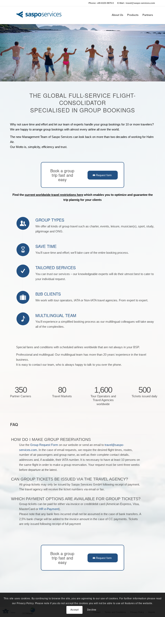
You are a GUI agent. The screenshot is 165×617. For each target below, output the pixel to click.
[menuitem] (117, 15)
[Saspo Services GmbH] (39, 15)
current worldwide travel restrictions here (54, 194)
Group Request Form (44, 445)
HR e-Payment (49, 509)
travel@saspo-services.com (140, 3)
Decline (91, 609)
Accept (74, 609)
